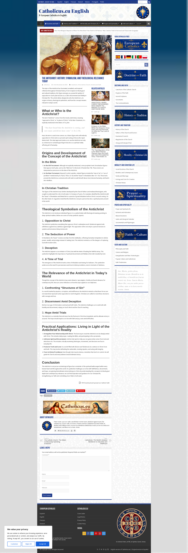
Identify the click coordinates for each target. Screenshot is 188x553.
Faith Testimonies (121, 262)
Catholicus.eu (126, 549)
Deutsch (80, 2)
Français (73, 2)
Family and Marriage (122, 176)
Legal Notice (81, 517)
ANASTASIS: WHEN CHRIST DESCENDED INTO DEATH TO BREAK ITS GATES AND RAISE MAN (99, 106)
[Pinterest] (132, 2)
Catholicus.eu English (64, 11)
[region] (28, 537)
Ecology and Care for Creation (125, 179)
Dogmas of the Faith (122, 93)
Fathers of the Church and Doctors (126, 133)
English (66, 2)
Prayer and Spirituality (111, 23)
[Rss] (126, 2)
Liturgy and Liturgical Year (124, 143)
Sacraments (119, 100)
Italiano (87, 2)
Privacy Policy (81, 520)
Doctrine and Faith (52, 23)
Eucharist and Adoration (123, 212)
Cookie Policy (81, 523)
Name (44, 474)
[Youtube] (134, 2)
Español (59, 2)
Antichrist (48, 395)
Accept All (42, 544)
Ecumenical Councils (122, 136)
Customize (14, 544)
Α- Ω (138, 23)
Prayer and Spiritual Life (123, 209)
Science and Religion (122, 252)
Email (43, 481)
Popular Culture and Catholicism (126, 259)
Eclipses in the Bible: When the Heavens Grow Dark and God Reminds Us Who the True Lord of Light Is (100, 129)
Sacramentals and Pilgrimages (125, 222)
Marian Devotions (121, 216)
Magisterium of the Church (124, 139)
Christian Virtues (121, 183)
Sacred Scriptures (121, 96)
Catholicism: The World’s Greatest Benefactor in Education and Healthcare (96, 441)
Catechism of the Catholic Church (80, 85)
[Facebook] (127, 2)
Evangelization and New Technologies (127, 255)
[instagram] (136, 2)
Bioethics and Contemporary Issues (127, 172)
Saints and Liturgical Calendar (125, 219)
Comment (45, 455)
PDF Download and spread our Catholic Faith (95, 383)
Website (44, 487)
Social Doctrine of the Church (125, 169)
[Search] (149, 2)
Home (41, 23)
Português (95, 2)
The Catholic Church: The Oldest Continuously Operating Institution (55, 441)
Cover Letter (81, 513)
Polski (102, 2)
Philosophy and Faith (122, 249)
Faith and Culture (128, 23)
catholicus (47, 85)
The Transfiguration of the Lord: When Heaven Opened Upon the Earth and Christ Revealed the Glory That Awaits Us (100, 153)
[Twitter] (130, 2)
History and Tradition (70, 23)
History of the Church (122, 129)
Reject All (28, 544)
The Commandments (122, 103)
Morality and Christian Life (90, 23)
